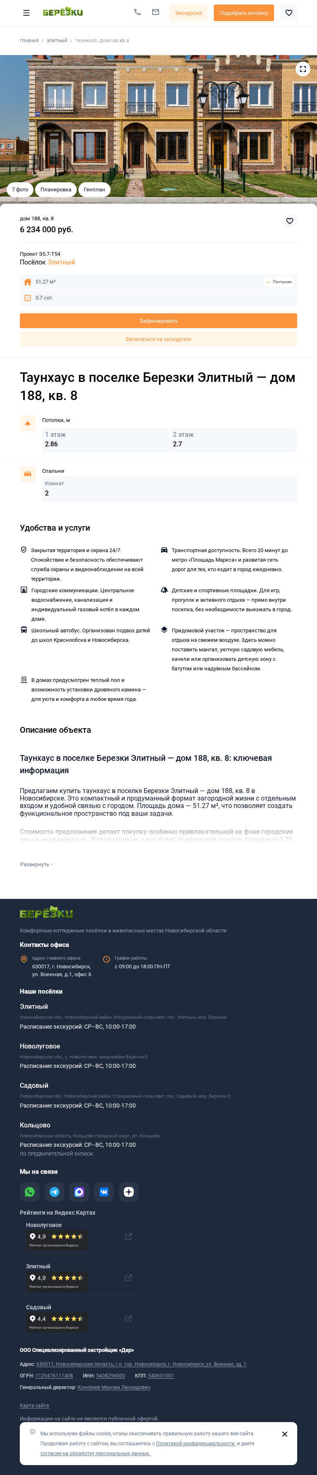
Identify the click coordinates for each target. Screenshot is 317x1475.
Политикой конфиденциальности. (196, 1443)
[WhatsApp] (30, 1192)
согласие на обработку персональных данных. (95, 1453)
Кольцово (35, 1125)
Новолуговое (40, 1046)
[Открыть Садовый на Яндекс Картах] (128, 1318)
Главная (29, 40)
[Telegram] (54, 1192)
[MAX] (79, 1192)
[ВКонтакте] (104, 1192)
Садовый (34, 1085)
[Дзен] (129, 1192)
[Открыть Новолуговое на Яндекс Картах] (128, 1236)
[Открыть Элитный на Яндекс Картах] (128, 1277)
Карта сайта (34, 1405)
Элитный (57, 40)
